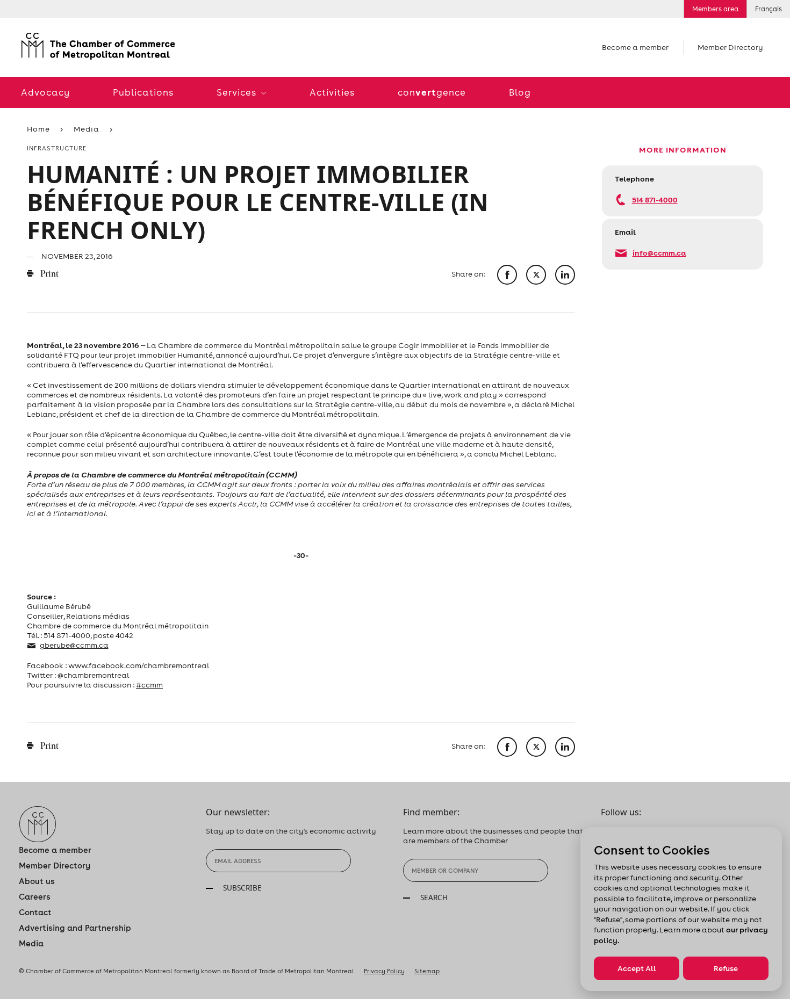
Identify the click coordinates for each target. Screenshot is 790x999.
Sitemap (427, 971)
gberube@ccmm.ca (74, 645)
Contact (35, 912)
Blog (520, 92)
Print (49, 274)
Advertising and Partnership (75, 928)
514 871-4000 (655, 199)
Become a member (635, 47)
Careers (35, 897)
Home (38, 129)
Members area (715, 9)
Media (86, 129)
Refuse (726, 968)
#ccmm (149, 685)
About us (37, 881)
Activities (332, 92)
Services (237, 92)
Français (768, 9)
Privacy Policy (384, 971)
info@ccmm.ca (659, 253)
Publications (143, 92)
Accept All (636, 968)
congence (432, 92)
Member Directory (730, 47)
